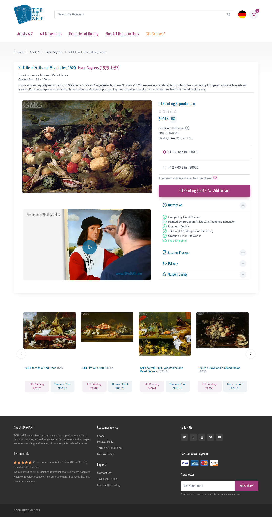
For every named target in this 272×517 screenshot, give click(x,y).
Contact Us (104, 472)
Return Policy (105, 454)
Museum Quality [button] (177, 274)
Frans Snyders (54, 52)
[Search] (228, 14)
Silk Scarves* (156, 34)
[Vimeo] (210, 437)
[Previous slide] (21, 354)
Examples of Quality (83, 34)
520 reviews (32, 467)
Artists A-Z (25, 34)
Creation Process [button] (178, 253)
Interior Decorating (109, 485)
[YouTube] (219, 437)
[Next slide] (250, 354)
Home (21, 52)
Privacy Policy (105, 441)
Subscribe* (247, 486)
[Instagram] (201, 437)
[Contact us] (216, 178)
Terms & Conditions (109, 447)
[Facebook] (193, 437)
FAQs (100, 435)
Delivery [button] (173, 263)
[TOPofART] (28, 14)
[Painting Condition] (187, 128)
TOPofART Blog (107, 478)
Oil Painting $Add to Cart (204, 190)
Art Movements (51, 34)
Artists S (35, 52)
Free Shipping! (177, 240)
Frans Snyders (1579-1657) (99, 68)
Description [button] (175, 205)
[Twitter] (184, 437)
